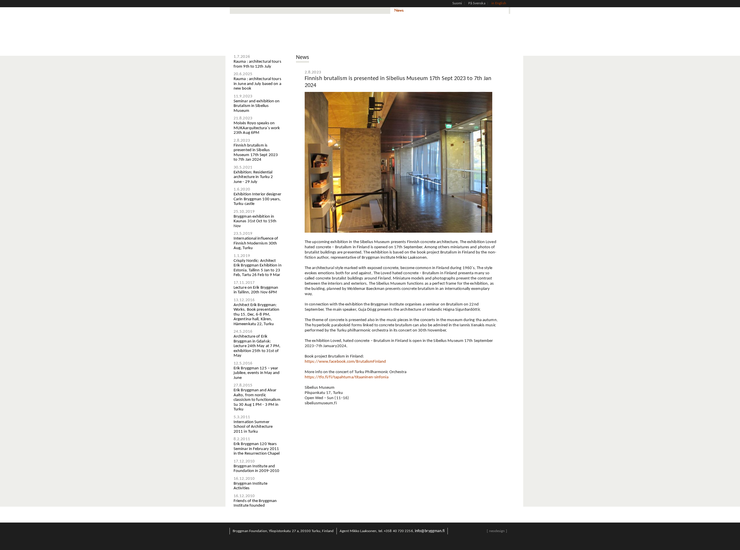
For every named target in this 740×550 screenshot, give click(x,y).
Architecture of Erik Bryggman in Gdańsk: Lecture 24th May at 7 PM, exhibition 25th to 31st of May (257, 346)
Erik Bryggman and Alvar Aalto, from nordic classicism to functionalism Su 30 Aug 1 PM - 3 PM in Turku (257, 400)
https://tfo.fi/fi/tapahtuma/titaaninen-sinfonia (346, 377)
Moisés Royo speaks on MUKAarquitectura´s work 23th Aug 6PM (257, 128)
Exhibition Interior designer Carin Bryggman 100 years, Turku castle (257, 199)
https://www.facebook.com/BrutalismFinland (345, 362)
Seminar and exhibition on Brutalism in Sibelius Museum (257, 106)
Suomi (457, 3)
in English (498, 3)
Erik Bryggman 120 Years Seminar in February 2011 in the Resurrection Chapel (257, 449)
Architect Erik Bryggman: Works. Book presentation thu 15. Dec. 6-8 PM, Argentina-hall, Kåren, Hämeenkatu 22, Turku (256, 314)
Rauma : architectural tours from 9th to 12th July (257, 64)
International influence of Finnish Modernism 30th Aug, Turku (256, 243)
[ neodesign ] (497, 531)
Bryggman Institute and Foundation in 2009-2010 (256, 468)
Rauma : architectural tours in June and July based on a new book (257, 84)
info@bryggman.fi (430, 531)
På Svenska (476, 3)
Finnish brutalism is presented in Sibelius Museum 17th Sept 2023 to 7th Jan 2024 (256, 152)
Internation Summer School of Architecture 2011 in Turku (253, 427)
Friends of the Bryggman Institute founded (255, 503)
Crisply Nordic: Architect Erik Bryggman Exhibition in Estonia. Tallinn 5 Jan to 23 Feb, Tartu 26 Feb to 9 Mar (258, 268)
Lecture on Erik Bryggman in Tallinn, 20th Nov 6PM (256, 290)
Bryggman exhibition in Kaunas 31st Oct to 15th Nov (255, 221)
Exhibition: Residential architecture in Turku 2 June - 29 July (253, 177)
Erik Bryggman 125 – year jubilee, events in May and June (257, 373)
